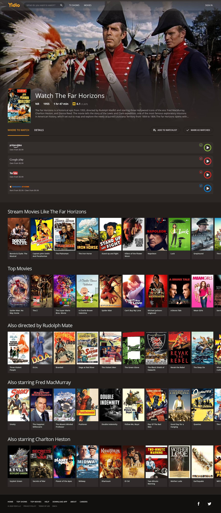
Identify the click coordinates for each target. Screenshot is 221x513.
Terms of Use (44, 506)
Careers (83, 501)
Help (47, 501)
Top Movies (35, 501)
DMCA (54, 506)
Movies (87, 5)
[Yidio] (14, 5)
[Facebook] (199, 504)
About (73, 501)
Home (10, 501)
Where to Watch (18, 130)
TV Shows (74, 5)
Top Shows (21, 501)
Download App (60, 501)
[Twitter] (209, 504)
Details (39, 130)
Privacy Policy (30, 506)
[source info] (200, 145)
